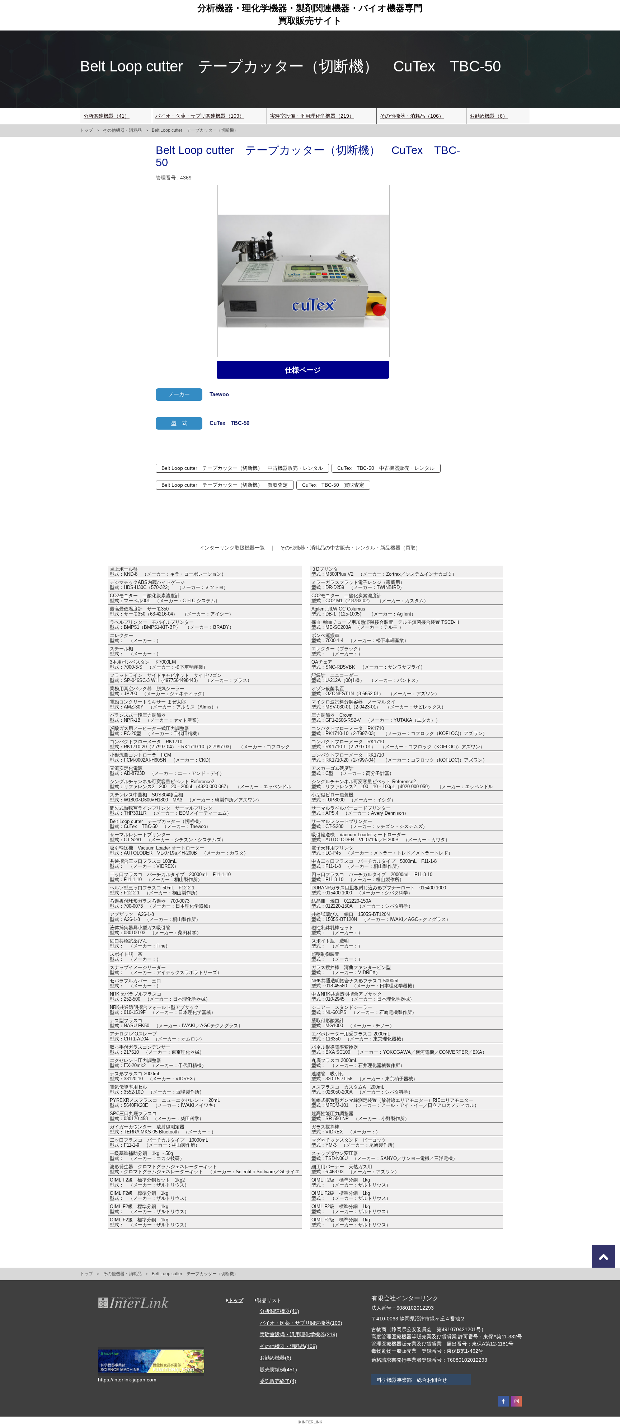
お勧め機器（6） (489, 116)
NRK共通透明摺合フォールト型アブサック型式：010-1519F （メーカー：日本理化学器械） (163, 1010)
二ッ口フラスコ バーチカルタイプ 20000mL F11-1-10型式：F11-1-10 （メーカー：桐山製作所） (170, 877)
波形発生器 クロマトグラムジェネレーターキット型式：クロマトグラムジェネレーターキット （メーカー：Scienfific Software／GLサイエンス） (205, 1170)
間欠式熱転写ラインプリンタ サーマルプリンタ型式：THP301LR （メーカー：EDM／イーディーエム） (170, 811)
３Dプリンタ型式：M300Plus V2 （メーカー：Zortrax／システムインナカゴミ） (384, 572)
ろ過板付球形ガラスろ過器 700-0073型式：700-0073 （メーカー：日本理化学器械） (161, 904)
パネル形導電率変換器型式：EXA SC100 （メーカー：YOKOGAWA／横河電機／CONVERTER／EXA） (399, 1050)
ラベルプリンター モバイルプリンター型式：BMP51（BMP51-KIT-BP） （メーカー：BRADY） (172, 625)
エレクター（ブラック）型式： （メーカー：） (337, 651)
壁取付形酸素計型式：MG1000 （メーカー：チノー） (352, 1023)
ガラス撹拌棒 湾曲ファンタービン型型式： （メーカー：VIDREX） (351, 970)
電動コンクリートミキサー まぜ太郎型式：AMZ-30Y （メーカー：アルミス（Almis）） (165, 705)
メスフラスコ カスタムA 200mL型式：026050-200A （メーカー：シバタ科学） (362, 1090)
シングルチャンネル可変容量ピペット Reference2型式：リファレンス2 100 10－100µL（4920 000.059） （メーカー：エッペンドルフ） (402, 785)
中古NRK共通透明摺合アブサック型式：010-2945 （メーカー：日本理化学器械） (362, 997)
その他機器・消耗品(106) (288, 1346)
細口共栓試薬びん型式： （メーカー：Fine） (140, 944)
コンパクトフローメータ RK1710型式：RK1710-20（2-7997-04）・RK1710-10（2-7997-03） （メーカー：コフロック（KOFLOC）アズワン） (200, 745)
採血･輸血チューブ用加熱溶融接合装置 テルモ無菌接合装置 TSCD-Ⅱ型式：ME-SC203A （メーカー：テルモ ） (385, 625)
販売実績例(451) (278, 1369)
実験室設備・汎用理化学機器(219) (298, 1334)
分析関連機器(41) (279, 1311)
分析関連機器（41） (107, 116)
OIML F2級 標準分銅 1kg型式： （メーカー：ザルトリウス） (351, 1183)
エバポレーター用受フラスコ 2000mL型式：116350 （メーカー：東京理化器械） (358, 1036)
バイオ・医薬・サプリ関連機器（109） (199, 116)
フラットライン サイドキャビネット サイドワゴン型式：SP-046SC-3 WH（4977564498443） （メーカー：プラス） (181, 678)
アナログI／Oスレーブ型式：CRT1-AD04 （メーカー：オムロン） (157, 1036)
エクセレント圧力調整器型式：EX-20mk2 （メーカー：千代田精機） (158, 1063)
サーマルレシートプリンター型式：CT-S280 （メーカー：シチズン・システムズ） (369, 824)
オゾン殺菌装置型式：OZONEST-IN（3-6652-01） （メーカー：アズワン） (375, 691)
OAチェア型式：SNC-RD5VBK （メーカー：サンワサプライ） (368, 665)
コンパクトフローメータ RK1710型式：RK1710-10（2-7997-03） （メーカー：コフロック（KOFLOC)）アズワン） (399, 731)
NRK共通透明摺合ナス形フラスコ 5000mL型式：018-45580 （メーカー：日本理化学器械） (364, 983)
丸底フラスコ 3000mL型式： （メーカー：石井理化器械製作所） (358, 1063)
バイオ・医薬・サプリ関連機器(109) (301, 1323)
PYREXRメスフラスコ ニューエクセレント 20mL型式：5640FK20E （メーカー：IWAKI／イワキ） (165, 1103)
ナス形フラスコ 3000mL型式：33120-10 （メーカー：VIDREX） (154, 1076)
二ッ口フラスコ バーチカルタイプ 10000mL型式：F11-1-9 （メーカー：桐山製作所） (159, 1143)
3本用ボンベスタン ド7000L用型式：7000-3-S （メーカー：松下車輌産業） (159, 665)
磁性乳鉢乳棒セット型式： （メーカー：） (337, 930)
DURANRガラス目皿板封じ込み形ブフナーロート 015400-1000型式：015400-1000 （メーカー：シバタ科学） (378, 890)
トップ (86, 130)
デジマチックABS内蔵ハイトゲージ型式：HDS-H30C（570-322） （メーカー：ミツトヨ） (169, 585)
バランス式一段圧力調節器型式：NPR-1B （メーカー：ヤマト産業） (155, 718)
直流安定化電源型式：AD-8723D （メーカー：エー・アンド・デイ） (167, 771)
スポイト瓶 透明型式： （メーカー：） (337, 944)
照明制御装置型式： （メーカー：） (337, 957)
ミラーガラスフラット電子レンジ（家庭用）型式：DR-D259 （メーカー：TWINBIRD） (358, 585)
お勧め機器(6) (275, 1358)
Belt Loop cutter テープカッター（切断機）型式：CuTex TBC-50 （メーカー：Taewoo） (160, 824)
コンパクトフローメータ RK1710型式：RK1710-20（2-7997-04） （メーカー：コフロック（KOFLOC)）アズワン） (399, 758)
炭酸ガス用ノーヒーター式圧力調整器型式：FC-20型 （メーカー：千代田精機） (156, 731)
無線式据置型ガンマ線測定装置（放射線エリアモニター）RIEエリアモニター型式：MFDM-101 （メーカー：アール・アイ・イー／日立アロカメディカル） (395, 1103)
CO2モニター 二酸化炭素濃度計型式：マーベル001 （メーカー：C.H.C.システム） (165, 598)
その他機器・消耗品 (122, 130)
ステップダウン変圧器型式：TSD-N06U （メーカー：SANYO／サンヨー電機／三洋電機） (384, 1156)
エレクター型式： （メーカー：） (135, 638)
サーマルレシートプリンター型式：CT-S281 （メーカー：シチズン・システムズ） (168, 837)
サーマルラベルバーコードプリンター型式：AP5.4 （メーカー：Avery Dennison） (360, 811)
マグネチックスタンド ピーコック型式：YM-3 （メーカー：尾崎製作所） (354, 1143)
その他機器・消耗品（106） (412, 116)
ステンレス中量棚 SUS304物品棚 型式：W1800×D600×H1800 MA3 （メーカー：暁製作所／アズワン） (186, 797)
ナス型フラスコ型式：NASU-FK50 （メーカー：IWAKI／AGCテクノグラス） (176, 1023)
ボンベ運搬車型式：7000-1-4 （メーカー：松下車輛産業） (360, 638)
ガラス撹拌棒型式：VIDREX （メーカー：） (345, 1129)
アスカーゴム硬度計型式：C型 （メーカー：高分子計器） (352, 771)
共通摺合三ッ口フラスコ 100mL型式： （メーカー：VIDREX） (144, 864)
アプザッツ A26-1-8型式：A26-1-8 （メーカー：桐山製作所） (155, 917)
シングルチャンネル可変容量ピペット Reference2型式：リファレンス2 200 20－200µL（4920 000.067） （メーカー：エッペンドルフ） (200, 785)
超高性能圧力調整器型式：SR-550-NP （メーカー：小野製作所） (360, 1116)
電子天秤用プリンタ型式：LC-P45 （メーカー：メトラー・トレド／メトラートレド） (382, 851)
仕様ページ (303, 370)
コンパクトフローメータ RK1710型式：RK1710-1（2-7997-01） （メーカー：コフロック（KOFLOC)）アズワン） (398, 744)
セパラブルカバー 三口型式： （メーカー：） (135, 983)
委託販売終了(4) (278, 1381)
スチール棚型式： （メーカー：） (135, 651)
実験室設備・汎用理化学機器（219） (312, 116)
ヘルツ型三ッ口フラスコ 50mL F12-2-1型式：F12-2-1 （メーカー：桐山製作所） (155, 890)
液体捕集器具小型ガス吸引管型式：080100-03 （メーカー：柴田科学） (155, 930)
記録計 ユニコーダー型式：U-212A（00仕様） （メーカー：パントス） (366, 678)
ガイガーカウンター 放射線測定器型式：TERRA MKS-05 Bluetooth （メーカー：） (163, 1129)
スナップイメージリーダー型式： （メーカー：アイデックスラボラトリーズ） (166, 970)
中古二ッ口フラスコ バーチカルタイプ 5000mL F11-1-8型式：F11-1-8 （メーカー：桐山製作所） (374, 864)
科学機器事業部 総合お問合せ (412, 1380)
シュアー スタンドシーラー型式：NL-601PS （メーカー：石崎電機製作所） (364, 1010)
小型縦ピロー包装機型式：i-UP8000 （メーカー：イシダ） (353, 797)
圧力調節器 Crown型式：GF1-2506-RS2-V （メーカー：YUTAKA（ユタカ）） (375, 718)
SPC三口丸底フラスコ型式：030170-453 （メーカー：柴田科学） (157, 1116)
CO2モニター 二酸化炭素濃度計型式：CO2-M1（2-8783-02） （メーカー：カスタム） (369, 598)
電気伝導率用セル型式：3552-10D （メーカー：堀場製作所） (157, 1090)
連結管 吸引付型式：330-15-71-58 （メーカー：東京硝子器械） (364, 1076)
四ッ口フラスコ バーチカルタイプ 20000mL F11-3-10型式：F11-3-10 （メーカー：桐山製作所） (371, 877)
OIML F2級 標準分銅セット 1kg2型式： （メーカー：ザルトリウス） (149, 1183)
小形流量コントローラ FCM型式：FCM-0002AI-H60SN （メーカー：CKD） (161, 758)
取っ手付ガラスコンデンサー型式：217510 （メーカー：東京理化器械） (157, 1050)
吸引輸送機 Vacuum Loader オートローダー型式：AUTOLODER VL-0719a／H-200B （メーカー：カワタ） (380, 837)
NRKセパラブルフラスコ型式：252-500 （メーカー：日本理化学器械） (160, 997)
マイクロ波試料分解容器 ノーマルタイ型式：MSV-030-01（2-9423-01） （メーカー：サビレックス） (378, 705)
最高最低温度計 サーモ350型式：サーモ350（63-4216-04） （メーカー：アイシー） (172, 612)
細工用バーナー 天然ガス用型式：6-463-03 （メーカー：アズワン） (355, 1169)
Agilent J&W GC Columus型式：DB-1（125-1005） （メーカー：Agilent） (363, 612)
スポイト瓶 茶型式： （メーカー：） (135, 957)
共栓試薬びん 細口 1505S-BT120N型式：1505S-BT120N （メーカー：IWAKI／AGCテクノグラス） (381, 917)
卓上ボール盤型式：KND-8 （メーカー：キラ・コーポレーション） (168, 572)
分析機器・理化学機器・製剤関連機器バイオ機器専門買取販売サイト (310, 14)
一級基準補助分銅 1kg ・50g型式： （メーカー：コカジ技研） (147, 1156)
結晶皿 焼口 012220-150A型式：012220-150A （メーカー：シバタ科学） (362, 904)
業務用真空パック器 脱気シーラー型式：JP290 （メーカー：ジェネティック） (158, 691)
